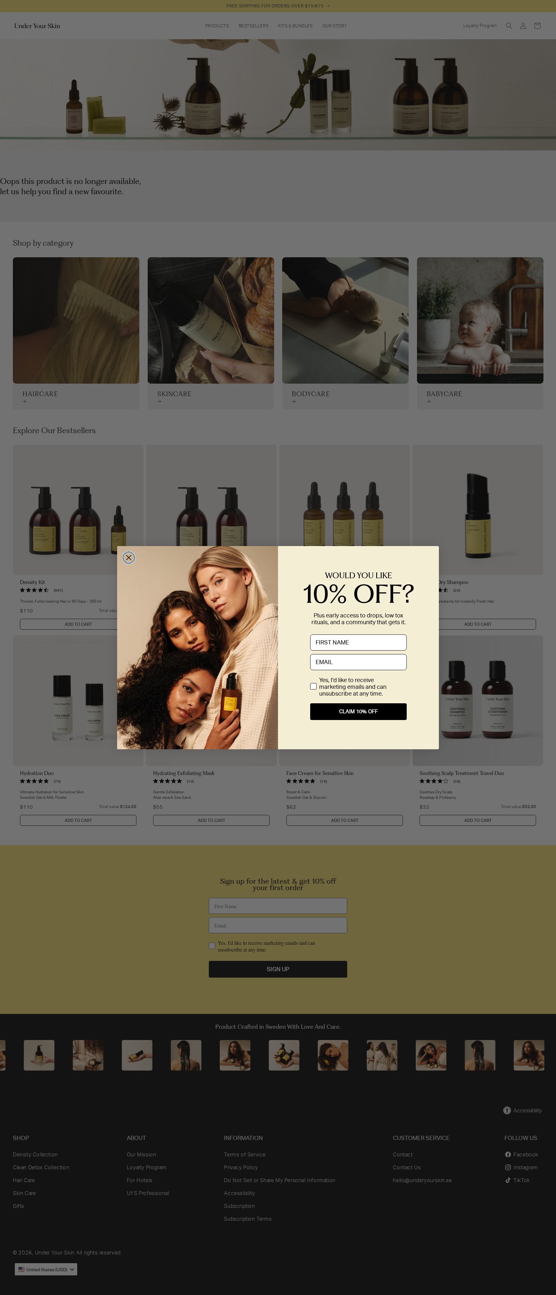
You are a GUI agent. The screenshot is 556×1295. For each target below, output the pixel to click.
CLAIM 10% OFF (358, 711)
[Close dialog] (128, 557)
